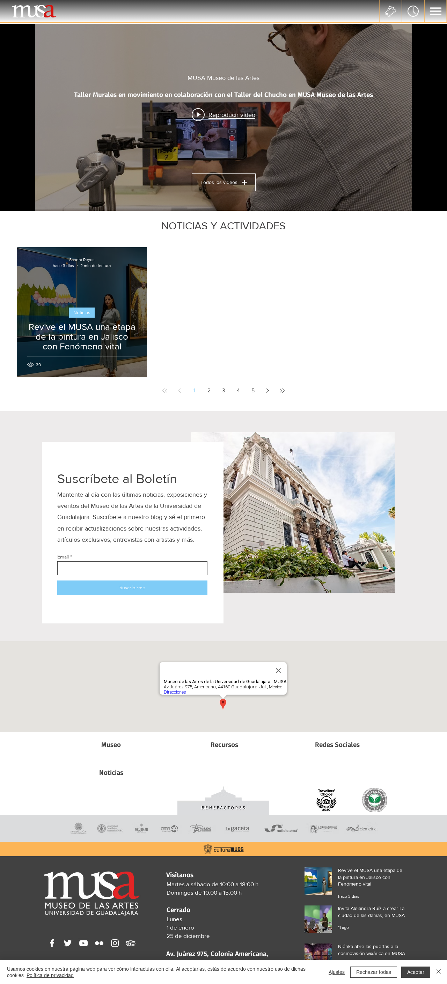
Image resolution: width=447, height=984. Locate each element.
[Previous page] (179, 390)
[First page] (165, 390)
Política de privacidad (50, 975)
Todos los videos (218, 182)
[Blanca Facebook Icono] (52, 943)
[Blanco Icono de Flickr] (99, 943)
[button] (436, 11)
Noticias (81, 312)
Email (63, 556)
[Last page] (282, 390)
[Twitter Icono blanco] (68, 943)
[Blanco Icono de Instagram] (115, 943)
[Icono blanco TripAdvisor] (130, 943)
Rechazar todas (373, 972)
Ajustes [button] (337, 972)
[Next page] (267, 390)
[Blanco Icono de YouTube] (83, 943)
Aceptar (415, 972)
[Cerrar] (438, 972)
